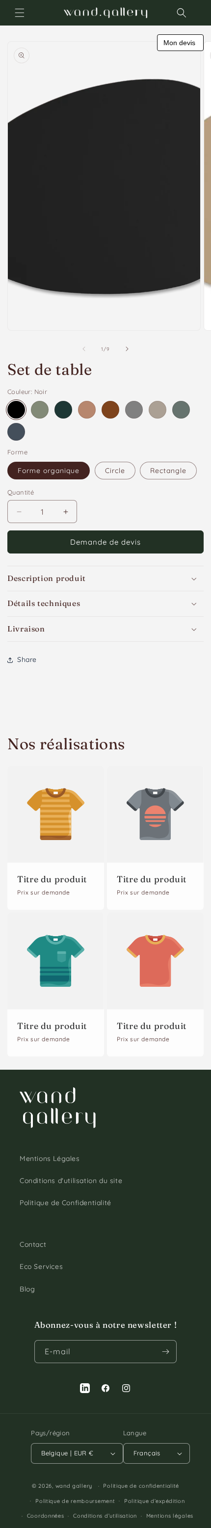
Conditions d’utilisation (105, 1515)
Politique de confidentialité (141, 1485)
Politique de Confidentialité (65, 1202)
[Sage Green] (40, 410)
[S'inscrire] (165, 1351)
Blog (27, 1289)
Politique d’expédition (154, 1501)
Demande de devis (105, 542)
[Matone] (110, 410)
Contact (33, 1244)
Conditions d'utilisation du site (71, 1180)
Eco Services (41, 1266)
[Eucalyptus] (181, 410)
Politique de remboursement (75, 1501)
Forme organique (48, 470)
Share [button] (27, 659)
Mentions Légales (50, 1158)
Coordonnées (45, 1515)
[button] (19, 13)
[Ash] (157, 410)
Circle (115, 470)
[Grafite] (134, 410)
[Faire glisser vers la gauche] (84, 349)
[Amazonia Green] (63, 410)
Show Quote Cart (180, 42)
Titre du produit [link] (52, 879)
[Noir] (16, 410)
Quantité (20, 492)
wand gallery (73, 1485)
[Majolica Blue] (16, 432)
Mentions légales (169, 1515)
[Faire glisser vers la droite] (127, 349)
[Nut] (87, 410)
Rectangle (168, 470)
